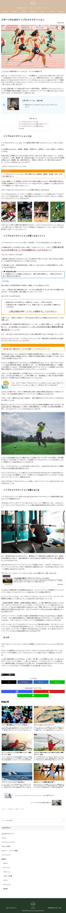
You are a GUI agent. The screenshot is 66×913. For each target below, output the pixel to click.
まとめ (22, 128)
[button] (63, 820)
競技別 (13, 674)
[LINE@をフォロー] (33, 695)
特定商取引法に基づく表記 (54, 907)
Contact (33, 907)
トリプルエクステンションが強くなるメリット (33, 124)
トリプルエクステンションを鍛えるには (31, 126)
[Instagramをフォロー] (17, 691)
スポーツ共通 (6, 674)
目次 (30, 118)
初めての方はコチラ (11, 907)
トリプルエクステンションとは (29, 121)
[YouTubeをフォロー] (49, 691)
